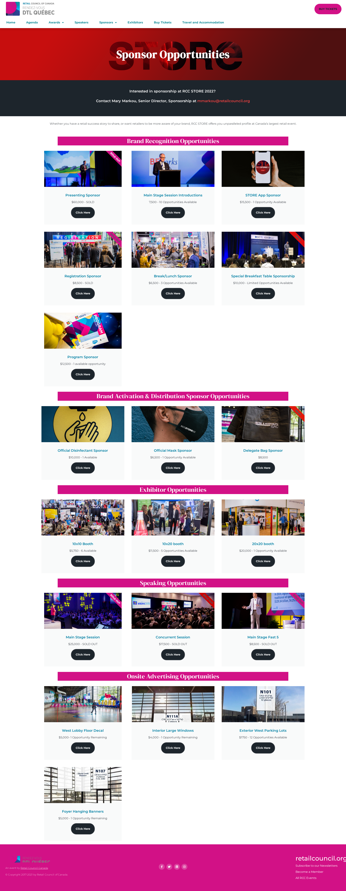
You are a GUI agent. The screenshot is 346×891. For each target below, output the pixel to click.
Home (10, 22)
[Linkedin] (177, 867)
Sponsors (106, 22)
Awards (54, 22)
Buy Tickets (163, 22)
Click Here (83, 212)
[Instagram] (184, 867)
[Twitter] (169, 867)
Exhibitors (135, 22)
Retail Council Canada (34, 868)
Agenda (32, 22)
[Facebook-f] (162, 867)
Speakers (81, 22)
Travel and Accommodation (203, 22)
